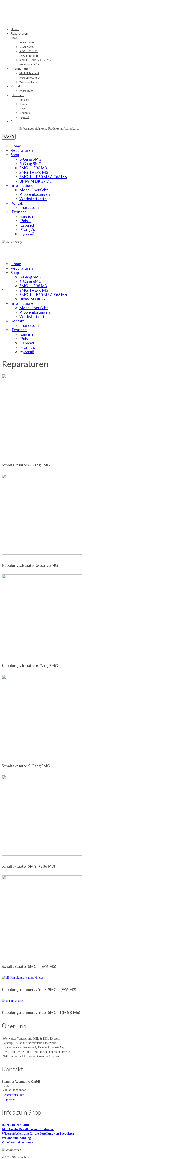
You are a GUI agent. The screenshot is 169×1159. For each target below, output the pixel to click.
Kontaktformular (13, 1095)
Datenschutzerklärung (16, 1124)
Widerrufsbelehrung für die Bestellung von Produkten (38, 1133)
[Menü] (3, 271)
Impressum (9, 1099)
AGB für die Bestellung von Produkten (28, 1129)
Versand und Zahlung (16, 1138)
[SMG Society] (84, 12)
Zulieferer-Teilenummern (18, 1142)
